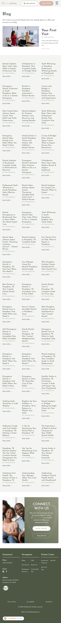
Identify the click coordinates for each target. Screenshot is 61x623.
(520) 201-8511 (38, 518)
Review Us (34, 565)
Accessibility (30, 601)
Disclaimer (49, 601)
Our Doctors (25, 565)
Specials (53, 560)
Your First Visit (44, 568)
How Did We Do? (35, 570)
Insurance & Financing (44, 562)
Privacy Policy (12, 601)
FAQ (32, 560)
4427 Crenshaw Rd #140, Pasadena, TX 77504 (11, 581)
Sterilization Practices (25, 570)
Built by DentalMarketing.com (30, 612)
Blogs (23, 560)
